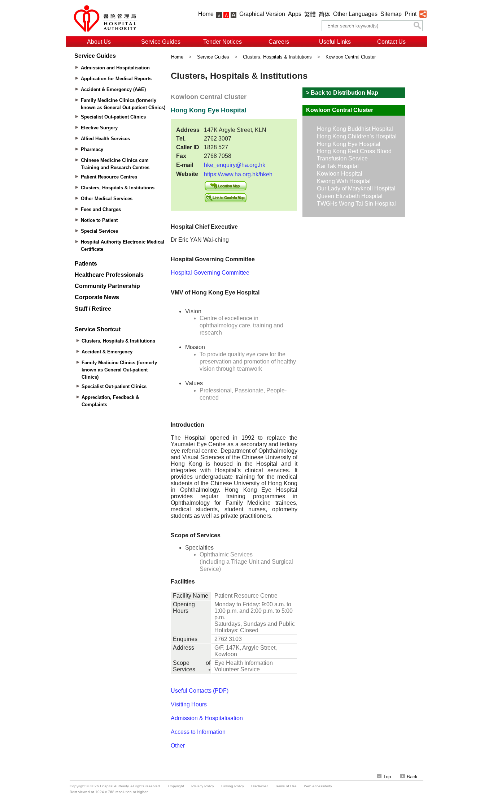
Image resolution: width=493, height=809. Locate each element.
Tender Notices (222, 42)
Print (410, 14)
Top (387, 776)
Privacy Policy (202, 786)
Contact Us (391, 42)
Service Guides (160, 42)
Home (206, 14)
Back (412, 776)
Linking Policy (232, 786)
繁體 (310, 14)
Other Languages (355, 14)
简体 (324, 14)
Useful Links (335, 42)
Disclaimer (259, 786)
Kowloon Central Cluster (351, 57)
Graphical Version (262, 14)
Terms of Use (286, 786)
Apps (294, 14)
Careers (279, 42)
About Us (99, 42)
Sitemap (391, 14)
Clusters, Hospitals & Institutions (277, 57)
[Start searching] (417, 25)
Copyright (176, 786)
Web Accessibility (318, 786)
